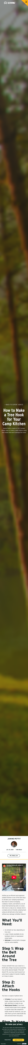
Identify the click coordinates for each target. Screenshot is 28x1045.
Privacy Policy (3, 1043)
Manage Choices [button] (8, 1039)
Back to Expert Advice (14, 404)
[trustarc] (24, 1044)
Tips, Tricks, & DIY (14, 855)
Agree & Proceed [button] (18, 1040)
